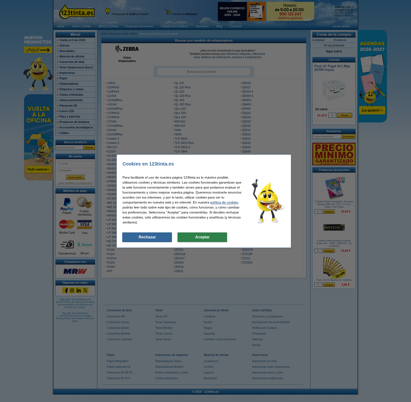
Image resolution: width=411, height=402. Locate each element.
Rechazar (147, 237)
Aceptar (202, 237)
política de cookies (224, 202)
